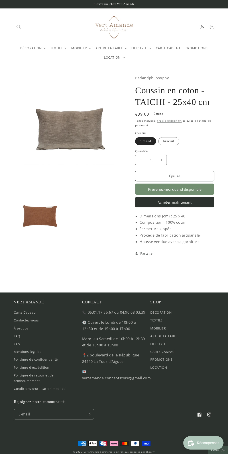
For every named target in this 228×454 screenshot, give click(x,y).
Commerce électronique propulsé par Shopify (127, 451)
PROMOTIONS (161, 359)
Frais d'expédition (169, 121)
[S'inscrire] (89, 414)
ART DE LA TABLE (163, 336)
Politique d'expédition (31, 367)
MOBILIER (158, 328)
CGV (17, 344)
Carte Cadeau (25, 312)
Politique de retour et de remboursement (34, 378)
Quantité (141, 151)
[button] (19, 27)
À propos (21, 328)
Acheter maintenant (175, 202)
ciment (145, 141)
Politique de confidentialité (36, 359)
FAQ (17, 336)
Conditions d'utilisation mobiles (39, 389)
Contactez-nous (26, 320)
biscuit (169, 141)
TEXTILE (156, 320)
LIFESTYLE (158, 344)
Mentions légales (27, 352)
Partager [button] (147, 253)
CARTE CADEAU (162, 352)
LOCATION (158, 367)
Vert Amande (91, 451)
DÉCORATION (161, 312)
